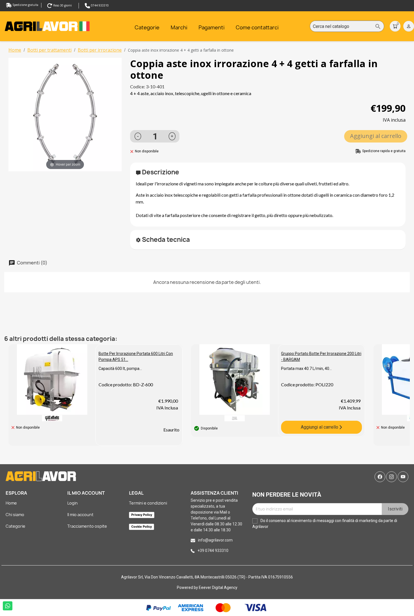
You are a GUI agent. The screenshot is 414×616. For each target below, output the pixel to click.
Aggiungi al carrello (375, 136)
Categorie (15, 526)
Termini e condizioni (148, 503)
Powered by (188, 587)
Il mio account (80, 514)
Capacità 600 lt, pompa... (120, 368)
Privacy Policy (141, 515)
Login (72, 503)
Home (11, 503)
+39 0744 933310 (212, 550)
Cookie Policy (141, 527)
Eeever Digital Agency (218, 587)
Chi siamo (15, 514)
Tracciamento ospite (87, 526)
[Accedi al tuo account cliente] (408, 26)
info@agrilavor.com (215, 540)
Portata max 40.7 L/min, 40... (306, 368)
